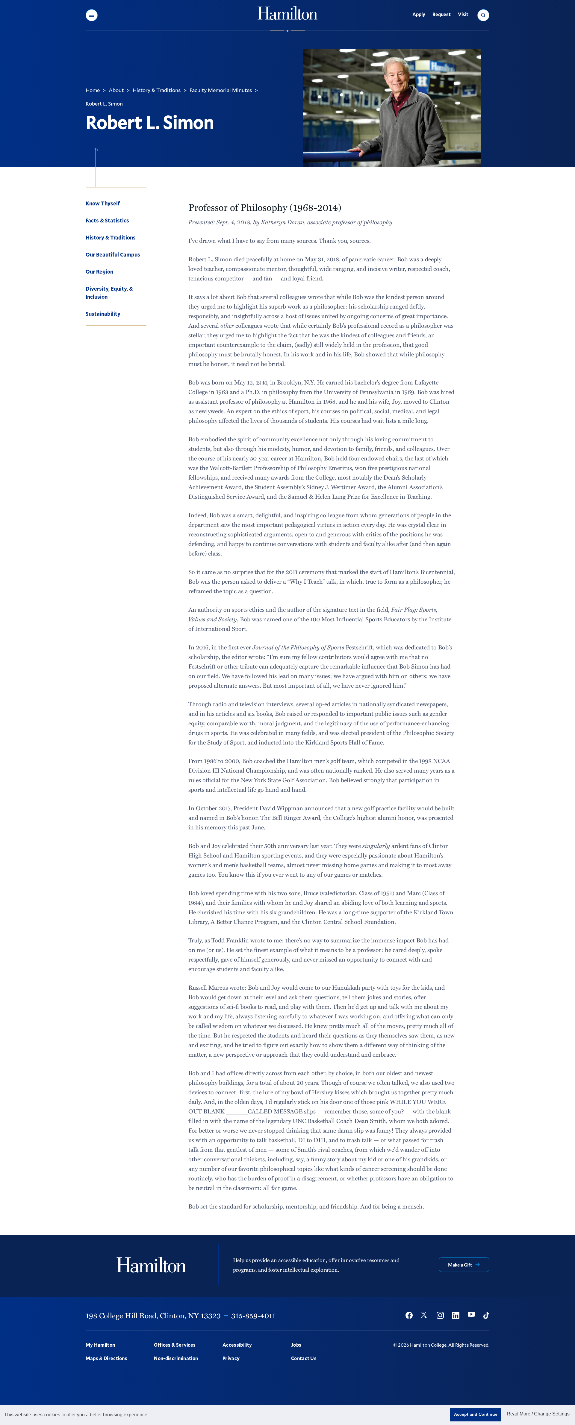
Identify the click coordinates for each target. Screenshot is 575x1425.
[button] (91, 15)
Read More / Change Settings (538, 1413)
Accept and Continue (475, 1414)
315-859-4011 (253, 1315)
